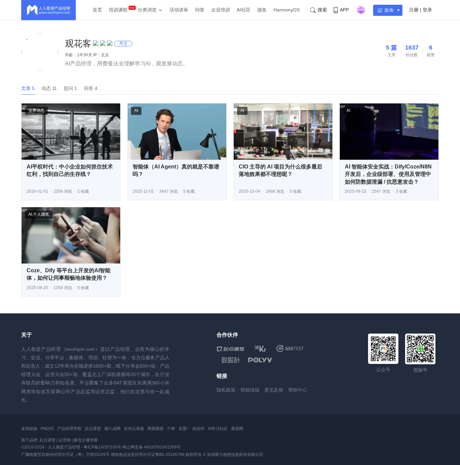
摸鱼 (262, 9)
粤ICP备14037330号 (102, 447)
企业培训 (220, 9)
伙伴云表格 (134, 428)
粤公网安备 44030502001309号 (152, 447)
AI (136, 110)
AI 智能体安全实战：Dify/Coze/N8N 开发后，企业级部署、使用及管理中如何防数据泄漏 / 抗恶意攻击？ (388, 174)
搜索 (322, 9)
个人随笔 (41, 214)
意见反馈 (273, 390)
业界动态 (36, 110)
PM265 (47, 428)
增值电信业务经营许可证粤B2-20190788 (148, 454)
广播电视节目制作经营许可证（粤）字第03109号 (65, 454)
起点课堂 (93, 428)
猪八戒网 (112, 428)
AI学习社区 (218, 428)
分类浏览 (147, 9)
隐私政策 (226, 390)
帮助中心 (297, 390)
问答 (199, 9)
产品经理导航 (69, 428)
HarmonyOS (286, 9)
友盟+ (183, 428)
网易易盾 (155, 428)
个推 (171, 428)
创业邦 (198, 428)
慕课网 (237, 428)
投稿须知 (249, 390)
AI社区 (244, 9)
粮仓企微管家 (86, 440)
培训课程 (118, 9)
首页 (97, 9)
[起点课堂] (230, 348)
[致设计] (231, 360)
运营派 (65, 440)
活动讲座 (178, 9)
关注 (123, 43)
